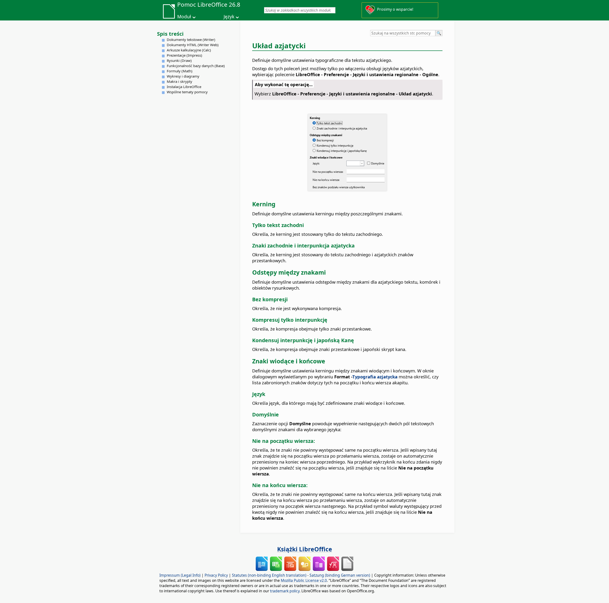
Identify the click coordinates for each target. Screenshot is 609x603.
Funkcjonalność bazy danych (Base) (196, 65)
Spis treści (170, 33)
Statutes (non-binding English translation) (269, 575)
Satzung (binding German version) (339, 575)
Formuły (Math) (179, 71)
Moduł (184, 17)
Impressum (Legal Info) (180, 575)
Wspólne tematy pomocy (187, 91)
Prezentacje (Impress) (184, 55)
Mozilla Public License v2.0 (304, 580)
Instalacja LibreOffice (184, 86)
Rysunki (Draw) (179, 60)
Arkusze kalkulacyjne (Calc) (189, 50)
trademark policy (285, 590)
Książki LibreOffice (304, 549)
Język (229, 17)
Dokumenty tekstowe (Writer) (191, 39)
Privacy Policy (216, 575)
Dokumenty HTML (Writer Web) (193, 44)
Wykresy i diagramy (183, 76)
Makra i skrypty (179, 81)
